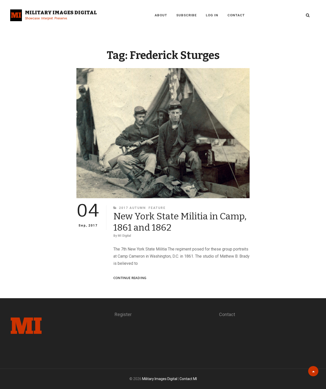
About (161, 15)
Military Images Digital (61, 12)
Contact (236, 15)
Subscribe (186, 15)
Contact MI (188, 379)
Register (123, 314)
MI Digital (124, 235)
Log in (212, 15)
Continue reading (129, 278)
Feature (157, 208)
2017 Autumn (132, 208)
